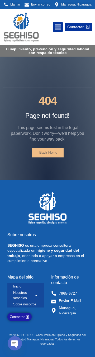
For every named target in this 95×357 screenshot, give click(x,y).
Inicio (17, 286)
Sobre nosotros (24, 304)
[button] (58, 27)
